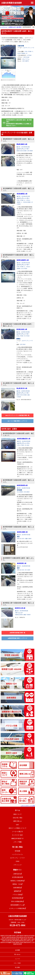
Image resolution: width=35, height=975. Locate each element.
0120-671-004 (17, 925)
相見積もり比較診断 (17, 880)
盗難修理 (17, 891)
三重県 (21, 939)
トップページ (3, 27)
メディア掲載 (17, 842)
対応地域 (17, 932)
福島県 (21, 935)
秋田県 (13, 935)
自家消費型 (16, 887)
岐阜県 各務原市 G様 (23, 260)
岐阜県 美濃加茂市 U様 (23, 438)
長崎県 (25, 942)
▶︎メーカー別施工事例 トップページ (17, 421)
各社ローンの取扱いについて (17, 828)
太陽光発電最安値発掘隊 (11, 3)
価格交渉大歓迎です (17, 838)
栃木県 (29, 935)
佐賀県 (21, 942)
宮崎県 (15, 944)
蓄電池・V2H (17, 884)
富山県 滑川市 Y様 (22, 388)
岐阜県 (10, 939)
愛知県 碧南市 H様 (22, 144)
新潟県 (20, 937)
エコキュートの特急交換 (16, 908)
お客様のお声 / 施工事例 (14, 27)
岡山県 (24, 940)
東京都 (11, 937)
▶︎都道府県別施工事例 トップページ (17, 638)
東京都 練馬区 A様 (22, 193)
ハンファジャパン (17, 854)
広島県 (27, 940)
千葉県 (7, 937)
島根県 (20, 940)
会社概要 (17, 950)
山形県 (17, 935)
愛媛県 (10, 942)
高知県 (13, 942)
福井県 (31, 937)
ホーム (17, 810)
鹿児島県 (19, 944)
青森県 (2, 935)
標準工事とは (17, 821)
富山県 (24, 937)
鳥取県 (16, 940)
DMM (17, 861)
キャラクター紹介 (17, 835)
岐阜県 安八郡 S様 (20, 608)
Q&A (17, 824)
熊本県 (29, 942)
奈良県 (7, 940)
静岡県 (13, 939)
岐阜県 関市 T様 (21, 563)
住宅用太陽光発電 (17, 877)
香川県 (6, 942)
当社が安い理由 (17, 817)
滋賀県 (25, 939)
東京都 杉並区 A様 (21, 329)
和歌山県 (11, 940)
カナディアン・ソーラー (17, 858)
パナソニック (17, 865)
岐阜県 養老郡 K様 (22, 485)
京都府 (29, 939)
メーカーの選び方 (17, 831)
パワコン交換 (17, 894)
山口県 (31, 940)
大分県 (33, 942)
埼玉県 (3, 937)
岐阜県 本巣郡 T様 (22, 532)
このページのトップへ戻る (28, 805)
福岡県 (17, 942)
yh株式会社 (16, 874)
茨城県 (25, 935)
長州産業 (17, 851)
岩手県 (6, 935)
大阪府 (33, 939)
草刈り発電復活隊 (16, 901)
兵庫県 (3, 940)
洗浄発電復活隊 (17, 898)
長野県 (6, 939)
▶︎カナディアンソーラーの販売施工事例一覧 (17, 415)
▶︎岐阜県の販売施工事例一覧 (17, 632)
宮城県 (10, 935)
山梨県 (2, 939)
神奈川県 (15, 937)
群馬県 (33, 935)
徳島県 (2, 942)
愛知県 (17, 939)
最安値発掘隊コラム (17, 905)
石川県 (27, 937)
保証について (17, 814)
